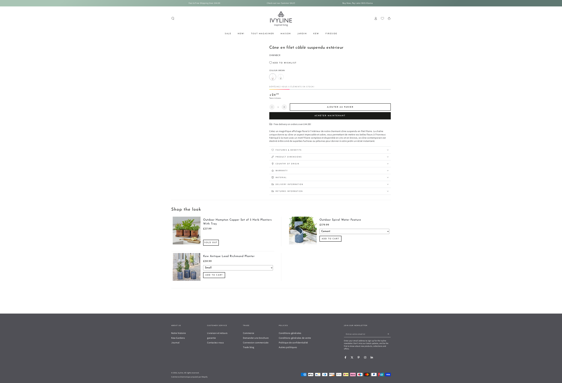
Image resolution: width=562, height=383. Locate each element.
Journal (175, 342)
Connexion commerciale (256, 342)
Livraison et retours (217, 333)
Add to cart (330, 239)
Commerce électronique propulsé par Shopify (189, 377)
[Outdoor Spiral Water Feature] (303, 231)
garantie (211, 337)
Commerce (248, 333)
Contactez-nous (215, 342)
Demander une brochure (256, 337)
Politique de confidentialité (293, 342)
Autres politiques (288, 347)
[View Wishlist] (382, 18)
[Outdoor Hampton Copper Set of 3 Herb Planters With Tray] (187, 231)
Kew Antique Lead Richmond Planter (229, 256)
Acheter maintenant (330, 116)
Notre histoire (178, 333)
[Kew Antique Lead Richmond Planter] (187, 267)
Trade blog (248, 347)
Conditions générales (290, 333)
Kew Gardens (178, 337)
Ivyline (180, 373)
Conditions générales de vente (295, 337)
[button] (173, 18)
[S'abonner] (389, 334)
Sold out (211, 243)
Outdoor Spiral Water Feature (340, 220)
